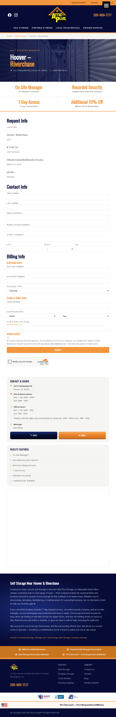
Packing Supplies (93, 28)
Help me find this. (14, 324)
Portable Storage (42, 28)
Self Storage (20, 28)
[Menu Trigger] (106, 5)
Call (34, 435)
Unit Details (13, 152)
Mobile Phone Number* (18, 225)
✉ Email (82, 435)
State (47, 245)
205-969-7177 (102, 15)
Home (9, 36)
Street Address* (15, 235)
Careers (94, 2)
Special (11, 177)
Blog (86, 678)
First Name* (13, 193)
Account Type (14, 286)
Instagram (16, 15)
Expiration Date (15, 312)
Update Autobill (79, 2)
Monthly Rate (14, 164)
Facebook (9, 15)
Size (9, 140)
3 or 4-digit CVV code (18, 323)
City (9, 245)
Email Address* (15, 213)
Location (12, 127)
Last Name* (13, 203)
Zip (77, 245)
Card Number (13, 302)
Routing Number (15, 267)
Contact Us (89, 669)
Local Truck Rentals (68, 28)
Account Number (16, 277)
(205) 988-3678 (60, 70)
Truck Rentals (64, 678)
